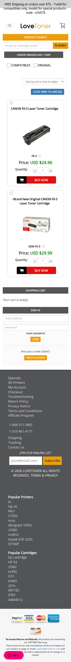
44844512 (15, 599)
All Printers (16, 382)
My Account (17, 387)
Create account (35, 357)
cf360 (12, 567)
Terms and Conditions (25, 411)
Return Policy (18, 401)
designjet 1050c (20, 525)
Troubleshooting (20, 396)
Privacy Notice (19, 406)
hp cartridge (17, 557)
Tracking (14, 442)
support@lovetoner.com (48, 648)
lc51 (11, 576)
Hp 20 (12, 506)
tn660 (12, 581)
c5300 (12, 530)
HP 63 (12, 562)
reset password (35, 333)
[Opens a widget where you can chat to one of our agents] (14, 655)
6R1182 (13, 590)
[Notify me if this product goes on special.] (39, 156)
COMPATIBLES (20, 65)
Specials (14, 378)
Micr (11, 511)
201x (11, 585)
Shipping (15, 437)
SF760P (13, 544)
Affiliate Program (21, 415)
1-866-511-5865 (20, 425)
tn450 (12, 571)
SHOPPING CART (36, 290)
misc (11, 520)
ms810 (13, 534)
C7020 (12, 516)
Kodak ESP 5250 (20, 539)
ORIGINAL (44, 65)
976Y (11, 595)
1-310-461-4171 (20, 431)
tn (9, 501)
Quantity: (21, 169)
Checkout (15, 392)
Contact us (16, 447)
